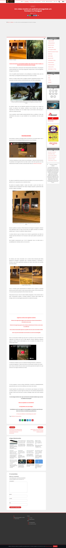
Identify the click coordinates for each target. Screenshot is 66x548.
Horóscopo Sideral (51, 43)
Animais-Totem (51, 47)
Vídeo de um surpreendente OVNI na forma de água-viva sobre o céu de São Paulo (38, 466)
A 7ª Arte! (30, 517)
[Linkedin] (34, 15)
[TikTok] (56, 94)
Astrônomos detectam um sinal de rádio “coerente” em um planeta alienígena (21, 466)
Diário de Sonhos (51, 45)
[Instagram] (56, 91)
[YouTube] (53, 91)
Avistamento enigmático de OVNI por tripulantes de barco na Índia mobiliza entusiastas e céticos (13, 447)
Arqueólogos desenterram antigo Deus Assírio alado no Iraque (21, 456)
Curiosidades (50, 153)
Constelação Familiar (52, 60)
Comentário (11, 481)
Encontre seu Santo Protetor (53, 51)
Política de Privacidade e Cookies (19, 517)
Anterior (13, 427)
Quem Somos (17, 518)
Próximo (40, 427)
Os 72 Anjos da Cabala (52, 49)
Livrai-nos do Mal (50, 155)
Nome (10, 494)
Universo (55, 160)
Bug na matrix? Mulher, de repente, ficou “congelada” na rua (38, 446)
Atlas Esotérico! (31, 519)
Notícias (49, 157)
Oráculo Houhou (51, 62)
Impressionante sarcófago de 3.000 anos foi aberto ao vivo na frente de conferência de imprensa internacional (15, 431)
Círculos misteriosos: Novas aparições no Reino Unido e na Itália (30, 455)
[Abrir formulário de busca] (59, 2)
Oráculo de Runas (51, 64)
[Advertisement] (33, 30)
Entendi (55, 546)
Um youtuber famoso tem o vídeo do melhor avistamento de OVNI (21, 445)
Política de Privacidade (48, 546)
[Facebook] (28, 15)
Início (9, 22)
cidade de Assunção (37, 163)
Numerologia (50, 56)
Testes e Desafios (50, 160)
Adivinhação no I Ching (52, 69)
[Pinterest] (38, 15)
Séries (49, 77)
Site (10, 502)
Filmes (49, 75)
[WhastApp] (30, 15)
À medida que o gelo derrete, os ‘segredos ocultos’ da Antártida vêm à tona (38, 456)
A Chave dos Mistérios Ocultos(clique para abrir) (26, 413)
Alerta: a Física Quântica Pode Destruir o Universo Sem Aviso (30, 465)
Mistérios (33, 6)
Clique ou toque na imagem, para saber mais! (53, 143)
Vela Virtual (50, 53)
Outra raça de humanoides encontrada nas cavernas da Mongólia (26, 332)
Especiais (49, 82)
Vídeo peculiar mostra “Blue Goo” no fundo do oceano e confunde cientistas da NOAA (36, 430)
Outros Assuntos (53, 157)
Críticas (49, 80)
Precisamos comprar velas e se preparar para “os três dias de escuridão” (13, 466)
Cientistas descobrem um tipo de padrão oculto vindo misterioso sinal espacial (13, 456)
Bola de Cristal (50, 58)
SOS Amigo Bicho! (32, 522)
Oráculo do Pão (51, 66)
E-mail (10, 498)
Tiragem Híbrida (51, 40)
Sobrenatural (18, 416)
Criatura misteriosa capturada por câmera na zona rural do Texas (30, 445)
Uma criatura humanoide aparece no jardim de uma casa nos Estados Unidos (26, 329)
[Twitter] (32, 15)
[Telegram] (36, 15)
